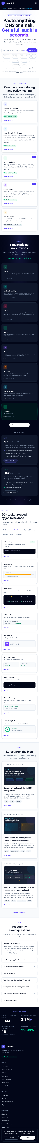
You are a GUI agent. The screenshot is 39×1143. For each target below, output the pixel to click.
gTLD (13, 901)
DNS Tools (5, 1066)
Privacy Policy (6, 1127)
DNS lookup (16, 64)
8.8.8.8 (21, 68)
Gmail (6, 851)
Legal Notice (5, 1120)
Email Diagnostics (7, 1069)
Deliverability (14, 851)
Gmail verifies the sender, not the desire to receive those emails (17, 839)
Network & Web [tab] (8, 534)
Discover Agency (10, 492)
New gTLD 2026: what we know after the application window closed (19, 888)
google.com (14, 68)
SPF (21, 56)
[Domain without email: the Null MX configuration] (19, 776)
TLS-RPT (24, 60)
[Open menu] (35, 3)
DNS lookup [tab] (7, 530)
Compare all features (18, 425)
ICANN (7, 901)
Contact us (5, 1117)
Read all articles (18, 912)
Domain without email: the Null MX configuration (18, 789)
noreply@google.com (30, 68)
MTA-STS (7, 60)
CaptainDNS (9, 3)
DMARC (14, 56)
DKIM (27, 56)
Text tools (5, 1076)
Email (12, 801)
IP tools (4, 1073)
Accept (26, 1137)
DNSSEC (15, 60)
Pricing (4, 1098)
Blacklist (32, 60)
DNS (6, 801)
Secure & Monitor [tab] (29, 530)
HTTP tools (5, 1086)
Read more (7, 805)
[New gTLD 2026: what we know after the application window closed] (19, 875)
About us (4, 1114)
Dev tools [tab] (19, 534)
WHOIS (25, 64)
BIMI (34, 56)
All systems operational (10, 1056)
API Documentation (7, 1101)
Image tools (5, 1082)
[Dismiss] (36, 8)
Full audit (6, 56)
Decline (11, 1137)
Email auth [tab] (17, 530)
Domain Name (21, 901)
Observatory (5, 1095)
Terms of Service (7, 1124)
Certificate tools (6, 1079)
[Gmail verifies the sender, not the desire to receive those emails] (19, 826)
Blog (3, 1105)
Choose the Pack (10, 461)
